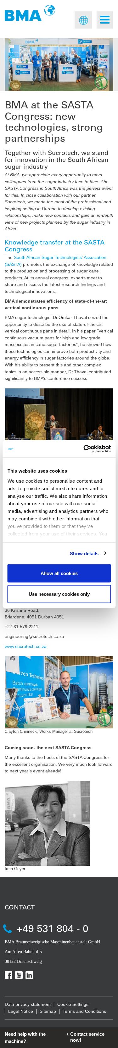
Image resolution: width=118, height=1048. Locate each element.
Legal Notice (20, 1011)
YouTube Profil (19, 975)
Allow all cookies (59, 573)
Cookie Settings (72, 1004)
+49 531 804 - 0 (52, 928)
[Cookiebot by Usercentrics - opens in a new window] (84, 449)
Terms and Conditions (84, 1011)
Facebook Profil (8, 975)
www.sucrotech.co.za (26, 646)
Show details (84, 553)
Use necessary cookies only (59, 593)
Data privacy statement (28, 1004)
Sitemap (48, 1011)
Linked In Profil (29, 975)
